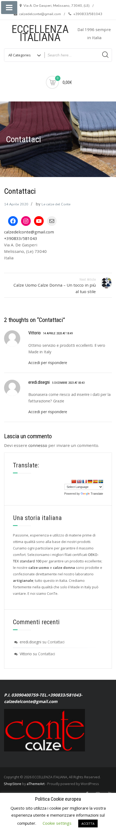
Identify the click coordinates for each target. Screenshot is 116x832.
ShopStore (12, 783)
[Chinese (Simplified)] (73, 481)
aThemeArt (36, 783)
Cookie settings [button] (57, 823)
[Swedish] (100, 481)
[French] (84, 481)
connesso (37, 445)
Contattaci (55, 641)
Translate (97, 493)
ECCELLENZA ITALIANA (40, 33)
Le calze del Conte (56, 204)
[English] (79, 481)
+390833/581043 (20, 238)
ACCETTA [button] (87, 823)
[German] (89, 481)
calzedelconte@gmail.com (29, 232)
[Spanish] (95, 481)
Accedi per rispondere (47, 362)
